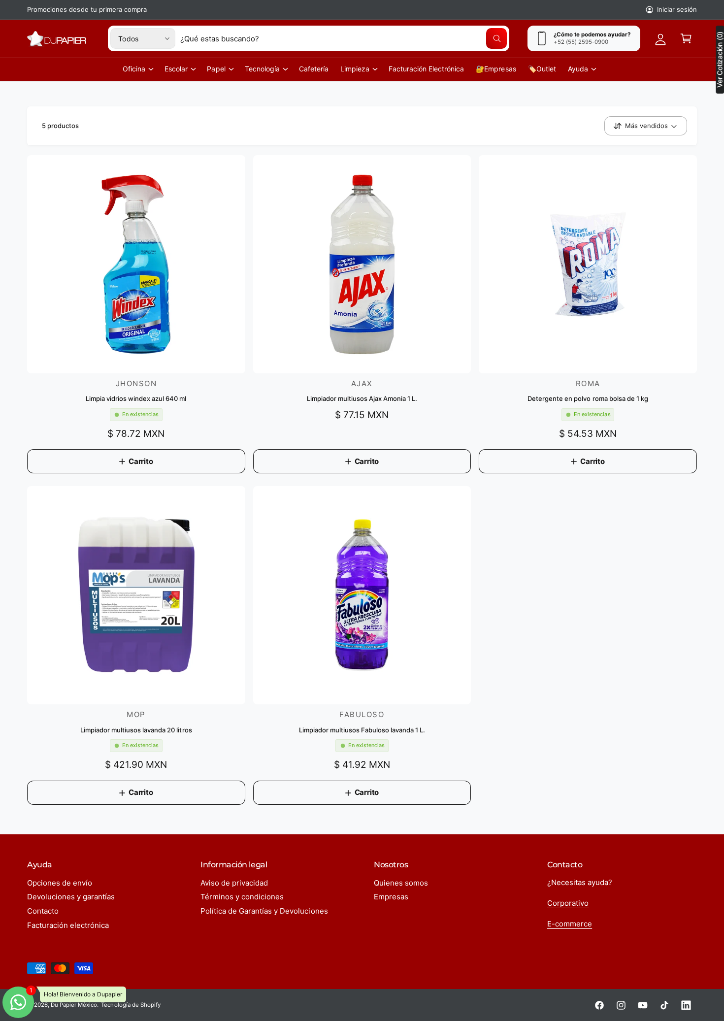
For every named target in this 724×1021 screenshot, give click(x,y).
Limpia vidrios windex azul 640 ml (136, 398)
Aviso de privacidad (234, 883)
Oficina (134, 69)
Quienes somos (401, 883)
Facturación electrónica (68, 925)
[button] (686, 38)
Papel (216, 69)
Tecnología (262, 69)
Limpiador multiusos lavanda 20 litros (136, 730)
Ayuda (578, 69)
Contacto (43, 911)
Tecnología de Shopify (130, 1004)
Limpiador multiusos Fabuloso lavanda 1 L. (362, 730)
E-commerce (569, 923)
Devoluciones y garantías (71, 896)
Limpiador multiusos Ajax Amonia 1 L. (362, 398)
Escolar (176, 69)
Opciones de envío (59, 883)
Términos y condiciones (242, 896)
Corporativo (568, 903)
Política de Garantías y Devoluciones (264, 911)
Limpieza (354, 69)
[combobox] (343, 38)
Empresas (391, 896)
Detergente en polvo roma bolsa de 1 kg (587, 398)
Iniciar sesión (677, 9)
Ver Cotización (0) (720, 60)
